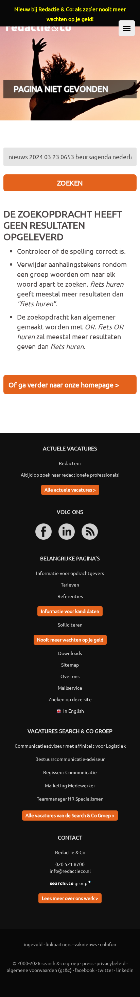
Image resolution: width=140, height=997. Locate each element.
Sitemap (70, 665)
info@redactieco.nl (70, 871)
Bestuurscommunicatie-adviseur (70, 759)
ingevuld (33, 944)
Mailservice (70, 688)
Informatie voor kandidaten (70, 611)
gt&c (65, 970)
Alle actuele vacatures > (70, 489)
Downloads (70, 653)
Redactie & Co (70, 852)
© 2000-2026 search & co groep (46, 963)
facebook (84, 970)
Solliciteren (70, 624)
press (87, 963)
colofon (108, 944)
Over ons (70, 676)
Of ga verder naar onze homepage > (63, 384)
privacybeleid (111, 963)
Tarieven (70, 584)
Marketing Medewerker (70, 785)
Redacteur (70, 463)
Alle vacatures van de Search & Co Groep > (70, 815)
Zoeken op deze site (70, 699)
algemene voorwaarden (32, 970)
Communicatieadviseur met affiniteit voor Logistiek (70, 746)
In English (73, 711)
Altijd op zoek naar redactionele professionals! (70, 475)
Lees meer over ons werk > (70, 898)
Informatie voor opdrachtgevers (70, 573)
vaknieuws (85, 944)
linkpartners (58, 944)
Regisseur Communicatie (70, 772)
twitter (105, 970)
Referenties (70, 596)
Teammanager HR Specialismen (70, 798)
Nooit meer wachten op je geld (70, 639)
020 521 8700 (70, 864)
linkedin (125, 970)
